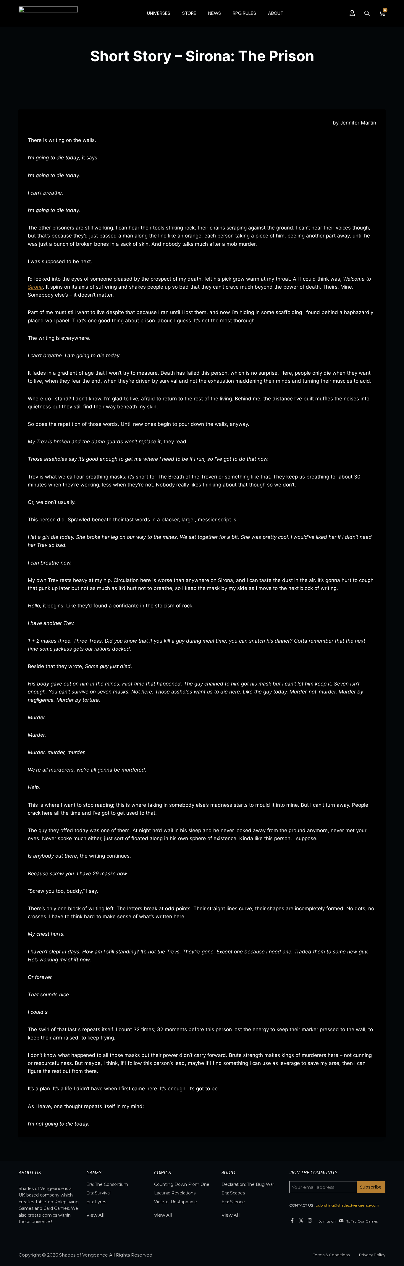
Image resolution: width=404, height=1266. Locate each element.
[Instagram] (310, 1220)
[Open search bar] (367, 13)
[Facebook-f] (292, 1220)
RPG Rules (244, 13)
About (275, 13)
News (214, 13)
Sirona (35, 287)
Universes (158, 13)
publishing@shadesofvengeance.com (347, 1205)
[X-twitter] (301, 1220)
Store (189, 13)
